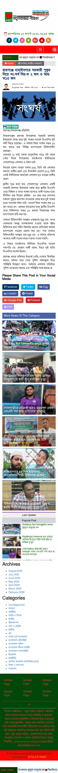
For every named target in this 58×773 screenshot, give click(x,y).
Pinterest (35, 300)
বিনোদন (12, 654)
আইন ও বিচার (15, 615)
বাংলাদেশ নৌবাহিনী (17, 640)
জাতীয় (31, 63)
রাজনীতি (12, 658)
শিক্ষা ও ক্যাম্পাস (16, 665)
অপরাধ (24, 63)
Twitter (29, 287)
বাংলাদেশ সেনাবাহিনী (18, 651)
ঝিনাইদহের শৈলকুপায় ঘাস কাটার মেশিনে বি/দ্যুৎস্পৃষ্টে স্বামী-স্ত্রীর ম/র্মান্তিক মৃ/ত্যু (27, 377)
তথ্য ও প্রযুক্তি (15, 626)
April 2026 (14, 585)
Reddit (29, 293)
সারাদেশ (38, 63)
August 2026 (15, 571)
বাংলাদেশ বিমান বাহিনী (19, 647)
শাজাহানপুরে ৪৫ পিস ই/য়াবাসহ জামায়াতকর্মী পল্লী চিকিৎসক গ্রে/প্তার (24, 473)
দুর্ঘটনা (11, 629)
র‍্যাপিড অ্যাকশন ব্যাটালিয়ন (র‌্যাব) (24, 661)
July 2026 (14, 574)
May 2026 (14, 581)
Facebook (11, 287)
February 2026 (17, 592)
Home (10, 63)
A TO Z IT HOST (37, 757)
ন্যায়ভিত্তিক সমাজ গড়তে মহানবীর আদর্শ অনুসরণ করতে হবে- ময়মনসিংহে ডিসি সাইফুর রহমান (26, 439)
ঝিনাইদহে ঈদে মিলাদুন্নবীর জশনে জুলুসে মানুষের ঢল (26, 345)
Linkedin (11, 293)
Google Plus (14, 300)
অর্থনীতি (12, 612)
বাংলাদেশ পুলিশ (16, 644)
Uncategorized (17, 605)
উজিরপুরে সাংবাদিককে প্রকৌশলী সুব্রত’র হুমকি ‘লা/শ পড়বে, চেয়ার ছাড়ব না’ (27, 505)
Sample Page (8, 682)
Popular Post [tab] (29, 520)
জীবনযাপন (13, 622)
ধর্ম (10, 633)
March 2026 (15, 588)
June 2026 (14, 578)
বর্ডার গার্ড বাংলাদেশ (18, 636)
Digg (45, 287)
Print (9, 307)
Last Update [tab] (29, 515)
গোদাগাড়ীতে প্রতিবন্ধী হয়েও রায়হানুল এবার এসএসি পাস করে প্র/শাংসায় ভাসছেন (28, 409)
